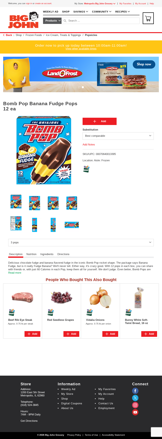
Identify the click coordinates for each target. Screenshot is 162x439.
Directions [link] (63, 254)
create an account (43, 3)
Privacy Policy (74, 435)
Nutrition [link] (31, 254)
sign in (29, 3)
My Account (140, 3)
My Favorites (125, 3)
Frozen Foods (34, 35)
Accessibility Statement (113, 435)
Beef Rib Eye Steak (20, 319)
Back (8, 35)
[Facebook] (135, 391)
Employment (106, 408)
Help (152, 3)
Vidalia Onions (95, 319)
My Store (67, 393)
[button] (100, 3)
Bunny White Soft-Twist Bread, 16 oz (136, 321)
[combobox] (52, 21)
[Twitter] (135, 398)
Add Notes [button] (89, 144)
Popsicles (91, 35)
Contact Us (105, 403)
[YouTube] (135, 405)
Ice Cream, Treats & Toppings (63, 35)
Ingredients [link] (46, 254)
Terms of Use (91, 435)
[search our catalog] (65, 21)
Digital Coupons (71, 403)
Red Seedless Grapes (60, 319)
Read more (14, 272)
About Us (67, 408)
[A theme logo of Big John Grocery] (23, 19)
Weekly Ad (68, 389)
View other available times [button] (81, 48)
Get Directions (29, 420)
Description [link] (15, 254)
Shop (19, 35)
